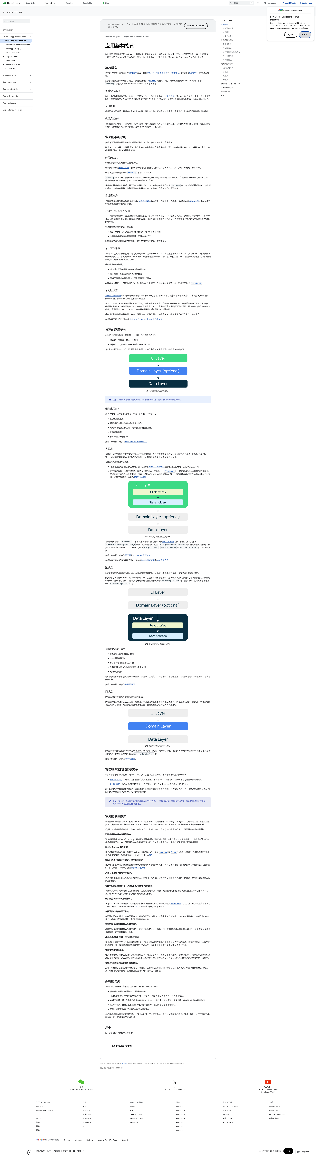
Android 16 (180, 1110)
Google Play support (277, 1114)
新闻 (38, 1122)
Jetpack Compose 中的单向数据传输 (146, 319)
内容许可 (124, 1063)
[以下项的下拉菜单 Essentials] (38, 3)
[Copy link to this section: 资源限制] (117, 106)
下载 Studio (227, 1118)
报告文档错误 (274, 1110)
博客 (38, 1126)
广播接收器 (174, 73)
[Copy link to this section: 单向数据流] (120, 290)
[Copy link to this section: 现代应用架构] (122, 408)
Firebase (90, 1140)
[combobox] (241, 3)
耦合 (151, 855)
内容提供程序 (162, 73)
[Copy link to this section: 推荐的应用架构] (128, 329)
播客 (38, 1130)
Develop (69, 3)
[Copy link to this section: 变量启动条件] (122, 118)
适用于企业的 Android (44, 1110)
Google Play (87, 3)
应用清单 (193, 73)
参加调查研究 (274, 1118)
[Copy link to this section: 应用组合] (119, 67)
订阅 (288, 1151)
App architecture (12, 12)
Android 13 (180, 1122)
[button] (14, 37)
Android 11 (180, 1130)
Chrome (78, 1140)
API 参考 (226, 1114)
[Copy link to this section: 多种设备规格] (122, 91)
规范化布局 (194, 201)
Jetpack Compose (156, 467)
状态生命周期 (140, 477)
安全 (38, 1114)
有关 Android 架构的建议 (136, 441)
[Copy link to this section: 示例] (113, 1027)
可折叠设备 (169, 96)
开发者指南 (227, 1110)
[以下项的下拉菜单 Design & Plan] (59, 3)
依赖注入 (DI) (116, 779)
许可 (49, 1151)
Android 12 (180, 1126)
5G (84, 1126)
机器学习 (86, 1110)
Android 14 (180, 1118)
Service (150, 73)
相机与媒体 (87, 1118)
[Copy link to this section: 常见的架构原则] (128, 137)
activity (152, 81)
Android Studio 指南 (230, 1106)
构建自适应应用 (148, 560)
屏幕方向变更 (145, 201)
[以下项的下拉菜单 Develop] (76, 3)
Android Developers (112, 37)
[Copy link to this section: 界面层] (115, 448)
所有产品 (125, 1140)
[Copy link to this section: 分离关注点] (120, 157)
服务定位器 (115, 784)
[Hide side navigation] (29, 1152)
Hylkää (290, 34)
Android (39, 1106)
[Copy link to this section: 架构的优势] (122, 981)
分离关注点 (124, 167)
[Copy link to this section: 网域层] (115, 691)
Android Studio (289, 3)
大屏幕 (132, 1106)
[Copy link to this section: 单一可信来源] (122, 248)
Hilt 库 (152, 801)
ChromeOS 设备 (135, 1114)
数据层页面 (130, 684)
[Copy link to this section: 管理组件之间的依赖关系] (140, 769)
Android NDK (228, 1122)
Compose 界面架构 (141, 555)
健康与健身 (87, 1114)
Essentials (30, 3)
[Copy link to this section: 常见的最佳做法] (128, 816)
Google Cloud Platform (107, 1140)
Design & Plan (50, 3)
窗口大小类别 (168, 541)
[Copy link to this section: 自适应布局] (120, 195)
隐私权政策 (87, 1122)
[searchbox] (16, 21)
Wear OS (133, 1110)
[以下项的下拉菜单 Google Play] (96, 3)
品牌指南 (56, 1151)
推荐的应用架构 (138, 868)
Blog (107, 3)
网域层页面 (130, 759)
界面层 (128, 555)
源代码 (38, 1118)
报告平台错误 (274, 1106)
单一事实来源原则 (113, 295)
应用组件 (133, 73)
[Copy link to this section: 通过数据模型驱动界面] (132, 211)
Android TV (133, 1122)
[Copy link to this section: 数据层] (115, 567)
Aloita (305, 34)
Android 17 (180, 1106)
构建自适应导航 (163, 560)
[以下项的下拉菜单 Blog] (112, 3)
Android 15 (180, 1114)
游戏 (84, 1106)
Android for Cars (136, 1118)
